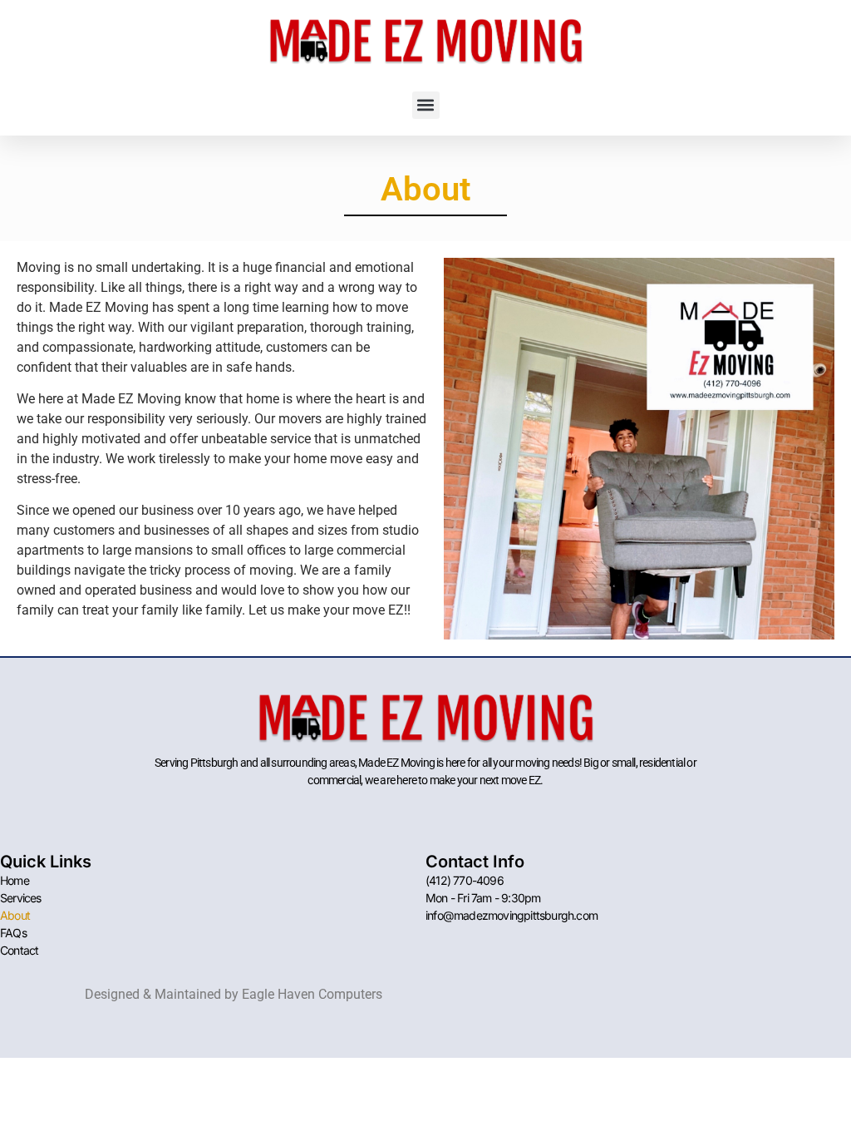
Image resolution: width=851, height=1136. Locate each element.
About (15, 915)
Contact (19, 950)
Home (14, 880)
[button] (426, 105)
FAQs (13, 933)
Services (21, 898)
